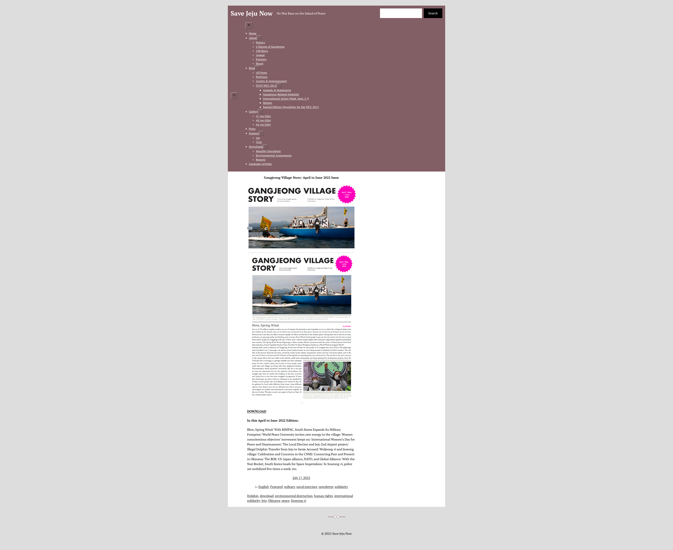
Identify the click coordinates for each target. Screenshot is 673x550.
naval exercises (306, 487)
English (264, 487)
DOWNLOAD (256, 411)
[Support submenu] (261, 133)
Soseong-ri (298, 500)
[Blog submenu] (256, 68)
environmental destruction (294, 496)
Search (433, 13)
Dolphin (253, 496)
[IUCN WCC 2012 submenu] (278, 85)
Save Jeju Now (252, 13)
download (267, 496)
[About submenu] (259, 37)
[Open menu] (234, 95)
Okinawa (274, 500)
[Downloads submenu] (265, 146)
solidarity (341, 487)
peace (286, 500)
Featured (276, 487)
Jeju (264, 500)
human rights (323, 496)
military (289, 487)
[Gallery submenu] (260, 111)
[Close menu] (248, 25)
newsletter (326, 487)
